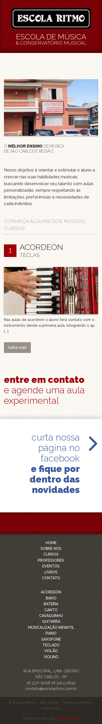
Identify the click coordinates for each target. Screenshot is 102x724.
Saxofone (51, 639)
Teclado (51, 645)
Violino (51, 657)
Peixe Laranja (67, 718)
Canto (51, 610)
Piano (51, 633)
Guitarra (51, 621)
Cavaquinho (51, 616)
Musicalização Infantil (51, 627)
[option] (51, 116)
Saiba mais (17, 347)
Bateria (51, 604)
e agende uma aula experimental (44, 390)
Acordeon (51, 592)
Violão (51, 651)
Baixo (51, 598)
